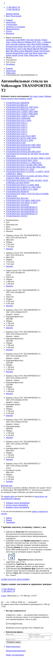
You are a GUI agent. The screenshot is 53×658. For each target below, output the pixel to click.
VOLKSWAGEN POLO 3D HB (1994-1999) (24, 165)
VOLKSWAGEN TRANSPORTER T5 (21, 214)
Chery (8, 42)
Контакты (10, 33)
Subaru (8, 55)
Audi (18, 40)
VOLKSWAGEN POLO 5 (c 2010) (20, 169)
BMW (22, 40)
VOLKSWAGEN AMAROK (17, 103)
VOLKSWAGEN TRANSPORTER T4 (21, 211)
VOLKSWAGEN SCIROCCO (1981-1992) (23, 187)
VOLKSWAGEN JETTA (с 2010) (19, 140)
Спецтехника (11, 24)
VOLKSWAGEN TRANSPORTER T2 (21, 207)
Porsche (9, 53)
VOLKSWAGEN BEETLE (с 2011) (20, 109)
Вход (8, 16)
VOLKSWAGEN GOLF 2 (16, 123)
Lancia (38, 46)
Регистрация (16, 16)
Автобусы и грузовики (15, 27)
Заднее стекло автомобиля (17, 505)
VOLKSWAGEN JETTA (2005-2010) (21, 138)
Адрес (3, 596)
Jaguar (20, 46)
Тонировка (10, 522)
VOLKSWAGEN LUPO (16, 143)
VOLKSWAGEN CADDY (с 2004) (20, 116)
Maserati (36, 49)
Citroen (14, 42)
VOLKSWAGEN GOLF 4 (16, 127)
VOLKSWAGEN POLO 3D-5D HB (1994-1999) (25, 167)
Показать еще (6, 485)
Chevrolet (29, 40)
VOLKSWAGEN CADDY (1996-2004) (22, 114)
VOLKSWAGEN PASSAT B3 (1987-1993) (23, 145)
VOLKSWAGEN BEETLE (17, 105)
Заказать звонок (12, 14)
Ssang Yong (42, 53)
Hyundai (9, 46)
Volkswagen (33, 55)
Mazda (29, 49)
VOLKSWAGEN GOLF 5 (16, 129)
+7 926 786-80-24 (8, 589)
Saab (26, 53)
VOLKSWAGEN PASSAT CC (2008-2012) (23, 163)
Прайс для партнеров (15, 655)
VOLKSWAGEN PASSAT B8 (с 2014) (21, 160)
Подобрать (10, 64)
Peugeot (46, 51)
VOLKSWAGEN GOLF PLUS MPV (21, 136)
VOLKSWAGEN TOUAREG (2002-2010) (23, 200)
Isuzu (15, 46)
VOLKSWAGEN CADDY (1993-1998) (22, 112)
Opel (41, 51)
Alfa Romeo (11, 40)
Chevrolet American (18, 44)
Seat (30, 53)
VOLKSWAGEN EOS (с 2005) (18, 120)
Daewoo (21, 42)
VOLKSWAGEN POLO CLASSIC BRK (22, 185)
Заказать (9, 249)
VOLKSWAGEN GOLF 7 (16, 134)
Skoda (35, 53)
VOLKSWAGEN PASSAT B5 (18, 149)
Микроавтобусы (12, 29)
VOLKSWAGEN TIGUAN (17, 198)
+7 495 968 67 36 (13, 7)
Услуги (9, 31)
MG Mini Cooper (17, 51)
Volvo (41, 55)
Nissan (36, 51)
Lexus (19, 49)
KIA (29, 46)
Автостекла (11, 22)
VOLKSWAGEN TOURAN (17, 205)
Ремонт (9, 520)
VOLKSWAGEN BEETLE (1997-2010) (22, 107)
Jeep (25, 46)
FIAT (34, 42)
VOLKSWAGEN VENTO (16, 216)
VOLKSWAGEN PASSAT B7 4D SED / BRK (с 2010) (28, 158)
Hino (33, 44)
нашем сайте (9, 496)
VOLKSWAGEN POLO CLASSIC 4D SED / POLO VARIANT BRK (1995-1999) (27, 177)
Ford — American (44, 42)
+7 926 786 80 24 (13, 9)
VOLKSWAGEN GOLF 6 (16, 131)
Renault (16, 53)
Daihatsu (28, 42)
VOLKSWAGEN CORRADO (18, 118)
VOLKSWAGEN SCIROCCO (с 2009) (22, 189)
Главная (9, 20)
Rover (21, 53)
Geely (28, 44)
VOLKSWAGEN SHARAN (17, 191)
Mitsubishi (29, 51)
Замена (9, 518)
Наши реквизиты (13, 646)
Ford (8, 44)
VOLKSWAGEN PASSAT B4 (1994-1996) (23, 147)
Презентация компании (16, 651)
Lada (33, 46)
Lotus (24, 49)
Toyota (20, 55)
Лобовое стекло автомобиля (17, 503)
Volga (26, 55)
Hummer (45, 44)
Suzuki (14, 55)
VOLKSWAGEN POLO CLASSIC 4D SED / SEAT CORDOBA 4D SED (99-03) (27, 181)
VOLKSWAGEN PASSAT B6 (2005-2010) (23, 151)
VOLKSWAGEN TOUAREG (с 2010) (21, 203)
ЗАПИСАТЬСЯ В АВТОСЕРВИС (15, 579)
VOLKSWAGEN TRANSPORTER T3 (21, 209)
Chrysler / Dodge (40, 40)
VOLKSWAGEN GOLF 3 (16, 125)
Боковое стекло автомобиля (17, 507)
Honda (38, 44)
